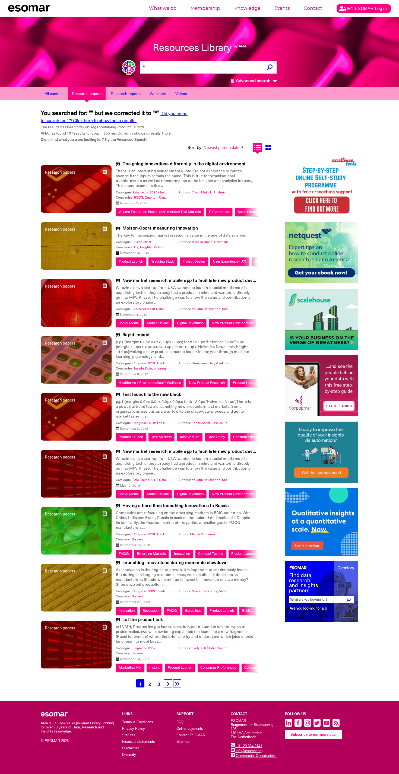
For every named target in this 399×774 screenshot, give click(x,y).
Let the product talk (142, 619)
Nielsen (137, 539)
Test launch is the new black (151, 394)
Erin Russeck (201, 423)
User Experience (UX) (229, 261)
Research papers (87, 93)
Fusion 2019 (141, 242)
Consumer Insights (247, 437)
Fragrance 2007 (144, 648)
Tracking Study (162, 261)
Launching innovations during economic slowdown (175, 562)
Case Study (216, 437)
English (247, 610)
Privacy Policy (133, 729)
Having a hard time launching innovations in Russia (175, 505)
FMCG (124, 553)
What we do (162, 8)
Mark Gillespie (229, 591)
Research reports (126, 93)
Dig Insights (143, 247)
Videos (181, 93)
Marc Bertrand (202, 242)
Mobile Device (158, 323)
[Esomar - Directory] (321, 591)
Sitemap (182, 742)
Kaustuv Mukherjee (206, 309)
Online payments (189, 729)
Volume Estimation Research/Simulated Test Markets (160, 211)
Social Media (129, 323)
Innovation (182, 553)
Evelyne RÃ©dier (204, 648)
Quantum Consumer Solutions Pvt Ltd (172, 197)
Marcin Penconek (203, 534)
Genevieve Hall (203, 363)
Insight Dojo (143, 368)
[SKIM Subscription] (321, 452)
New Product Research (207, 382)
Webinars (158, 93)
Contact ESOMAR (190, 735)
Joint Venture (189, 437)
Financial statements (138, 742)
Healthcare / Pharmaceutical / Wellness (150, 382)
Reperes (137, 653)
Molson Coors (163, 247)
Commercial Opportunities (256, 756)
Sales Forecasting (251, 211)
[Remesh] (321, 522)
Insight (154, 667)
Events (282, 8)
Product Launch (131, 261)
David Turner (223, 242)
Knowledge (247, 8)
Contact (313, 8)
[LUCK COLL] (321, 319)
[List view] (257, 147)
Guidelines (193, 610)
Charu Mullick (202, 192)
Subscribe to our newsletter (313, 734)
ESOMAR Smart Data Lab (150, 309)
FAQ (179, 722)
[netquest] (321, 252)
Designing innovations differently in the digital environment (184, 164)
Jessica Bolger (222, 423)
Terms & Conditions (137, 722)
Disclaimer (130, 748)
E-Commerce (219, 211)
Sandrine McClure (231, 648)
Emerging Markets (151, 553)
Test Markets (161, 437)
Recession (151, 610)
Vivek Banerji (225, 363)
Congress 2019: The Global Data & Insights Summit (170, 363)
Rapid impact (136, 334)
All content (54, 93)
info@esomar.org (248, 751)
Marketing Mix (130, 667)
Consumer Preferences (218, 667)
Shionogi (160, 368)
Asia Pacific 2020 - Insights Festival (158, 192)
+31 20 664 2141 (248, 746)
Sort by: (195, 147)
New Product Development (232, 323)
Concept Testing (210, 553)
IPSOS (138, 197)
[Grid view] (268, 147)
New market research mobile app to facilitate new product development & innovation (211, 280)
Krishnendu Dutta (226, 192)
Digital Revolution (190, 323)
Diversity (129, 755)
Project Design (193, 261)
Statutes (128, 735)
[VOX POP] (321, 385)
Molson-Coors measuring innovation (160, 228)
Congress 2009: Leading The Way (157, 591)
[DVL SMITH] (321, 186)
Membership (205, 8)
